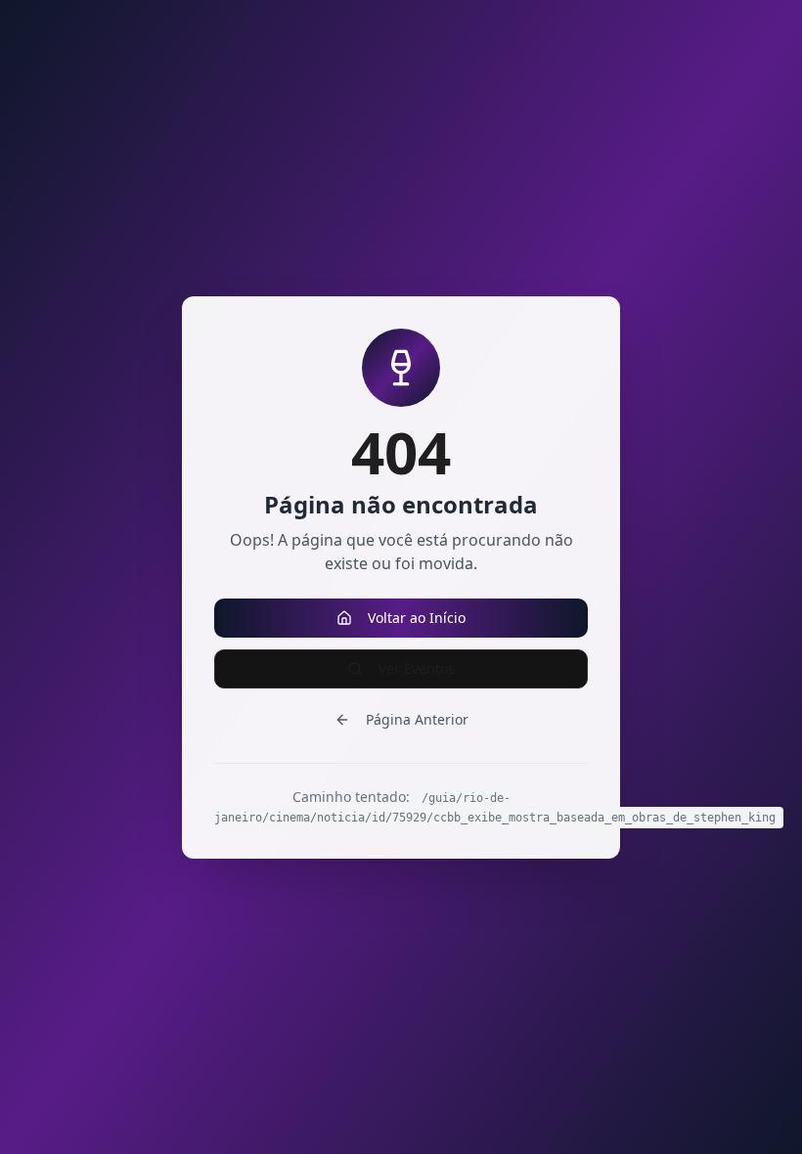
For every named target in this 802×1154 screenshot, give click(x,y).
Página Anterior (417, 719)
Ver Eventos (417, 668)
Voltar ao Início (417, 617)
